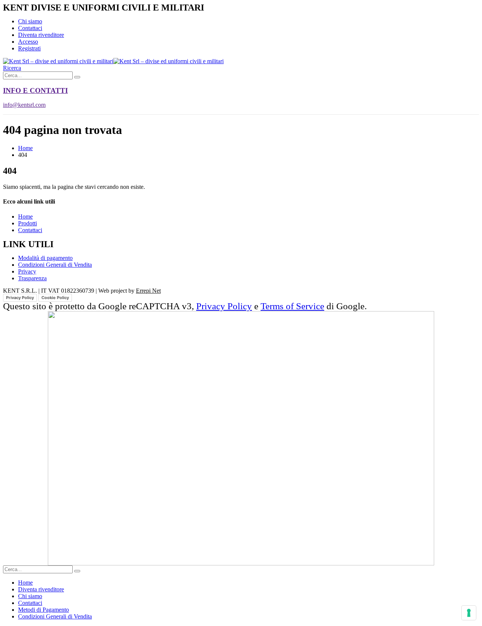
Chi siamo (30, 21)
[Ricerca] (77, 77)
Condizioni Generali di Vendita (55, 616)
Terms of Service (292, 306)
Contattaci (30, 28)
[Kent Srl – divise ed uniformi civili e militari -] (113, 61)
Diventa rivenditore (41, 35)
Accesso (28, 41)
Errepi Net (148, 290)
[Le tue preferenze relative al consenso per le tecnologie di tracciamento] (469, 613)
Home (25, 216)
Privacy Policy (20, 297)
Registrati (29, 48)
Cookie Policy (55, 297)
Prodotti (27, 223)
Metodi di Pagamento (43, 609)
